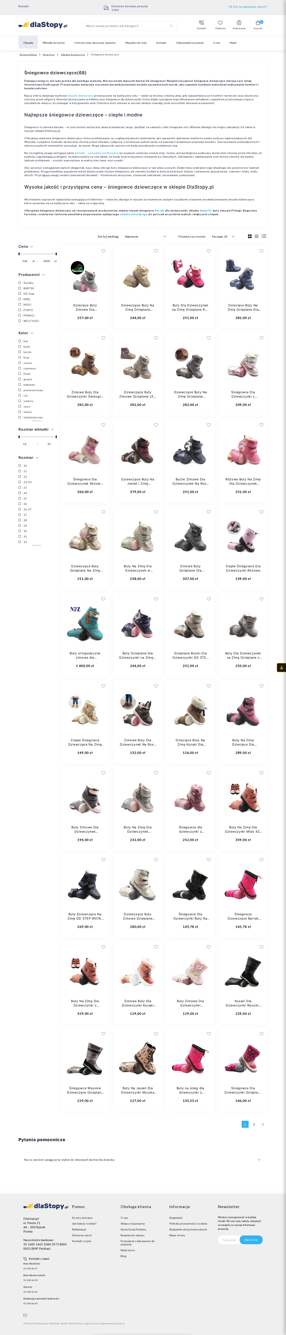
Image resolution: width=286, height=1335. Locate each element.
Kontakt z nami (81, 1241)
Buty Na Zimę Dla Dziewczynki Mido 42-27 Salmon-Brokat (243, 831)
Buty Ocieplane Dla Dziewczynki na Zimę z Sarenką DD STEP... (137, 657)
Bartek (159, 210)
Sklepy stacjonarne (133, 1223)
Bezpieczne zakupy (133, 1235)
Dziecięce (49, 54)
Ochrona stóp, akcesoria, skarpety (95, 42)
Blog (123, 1256)
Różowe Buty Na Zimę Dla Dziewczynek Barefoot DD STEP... (243, 483)
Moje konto (128, 1250)
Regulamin (175, 1217)
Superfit (205, 210)
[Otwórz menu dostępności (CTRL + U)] (281, 667)
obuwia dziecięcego (134, 214)
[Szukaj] (171, 25)
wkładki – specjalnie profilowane (96, 153)
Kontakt (23, 6)
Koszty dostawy (82, 1217)
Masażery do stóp (136, 42)
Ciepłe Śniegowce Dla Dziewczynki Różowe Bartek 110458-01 (243, 570)
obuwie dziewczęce (80, 95)
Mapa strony (177, 1235)
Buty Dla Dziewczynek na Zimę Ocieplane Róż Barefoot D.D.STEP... (190, 309)
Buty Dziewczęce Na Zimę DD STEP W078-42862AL (85, 918)
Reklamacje (79, 1229)
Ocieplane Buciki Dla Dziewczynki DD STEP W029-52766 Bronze (190, 657)
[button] (201, 25)
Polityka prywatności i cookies (188, 1223)
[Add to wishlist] (81, 251)
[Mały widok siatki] (256, 236)
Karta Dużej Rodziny (133, 1229)
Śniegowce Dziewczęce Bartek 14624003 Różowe (243, 918)
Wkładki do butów (54, 42)
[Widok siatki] (250, 236)
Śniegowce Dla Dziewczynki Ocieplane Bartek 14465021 (243, 1092)
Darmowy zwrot (82, 1235)
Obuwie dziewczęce (73, 54)
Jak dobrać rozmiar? (84, 1223)
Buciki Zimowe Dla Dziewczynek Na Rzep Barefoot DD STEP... (190, 483)
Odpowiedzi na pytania (190, 42)
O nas (216, 42)
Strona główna (28, 54)
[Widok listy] (263, 236)
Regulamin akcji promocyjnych (188, 1229)
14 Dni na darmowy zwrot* (248, 6)
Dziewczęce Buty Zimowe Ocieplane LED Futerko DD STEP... (137, 396)
